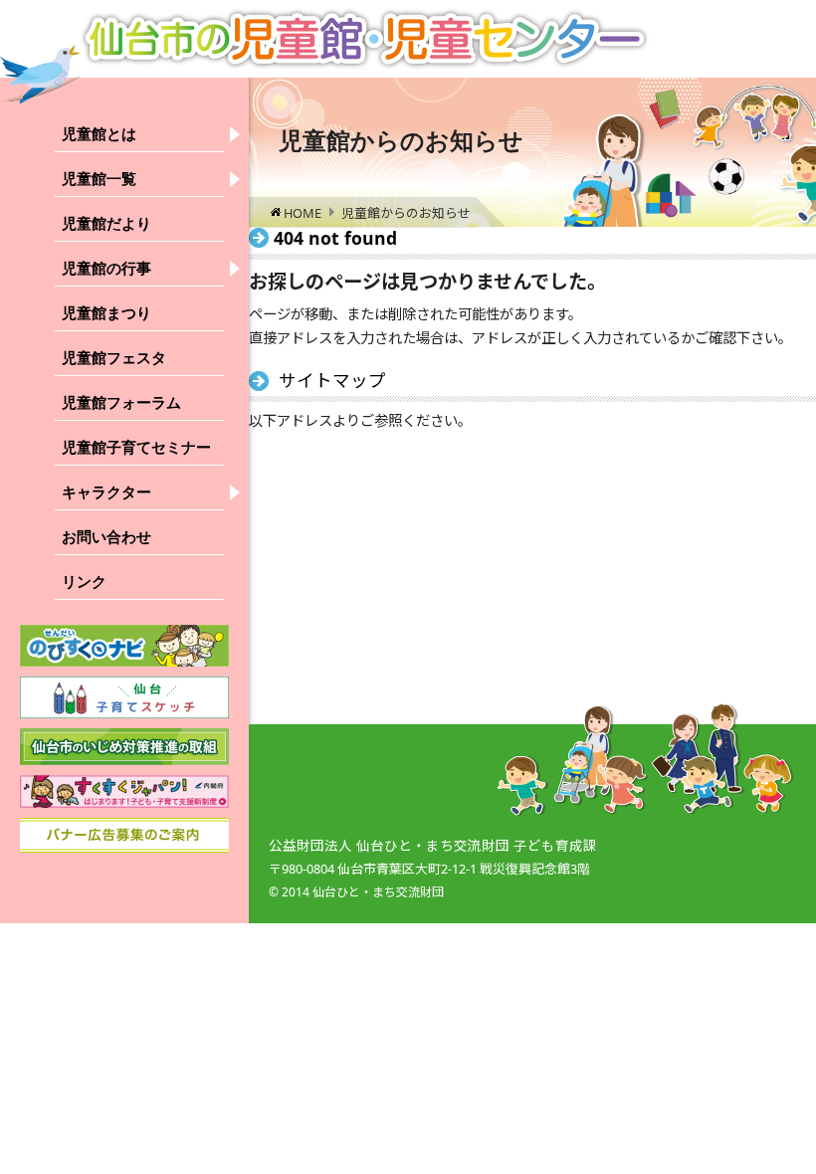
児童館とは (99, 133)
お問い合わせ (106, 536)
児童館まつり (106, 312)
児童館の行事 (106, 268)
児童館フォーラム (121, 402)
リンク (84, 581)
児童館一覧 (99, 178)
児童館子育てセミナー (136, 447)
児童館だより (106, 223)
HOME (302, 213)
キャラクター (106, 492)
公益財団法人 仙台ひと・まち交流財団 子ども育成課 (433, 845)
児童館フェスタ (114, 357)
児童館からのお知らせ (406, 213)
